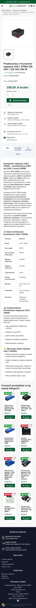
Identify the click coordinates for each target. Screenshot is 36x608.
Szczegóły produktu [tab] (17, 149)
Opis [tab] (7, 148)
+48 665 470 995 (17, 134)
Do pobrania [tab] (28, 149)
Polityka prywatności (8, 564)
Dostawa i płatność (7, 559)
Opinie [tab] (18, 154)
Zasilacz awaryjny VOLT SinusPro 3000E (9, 509)
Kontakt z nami (6, 566)
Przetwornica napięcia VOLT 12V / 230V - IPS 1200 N (26, 408)
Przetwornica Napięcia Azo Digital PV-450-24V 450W (9, 408)
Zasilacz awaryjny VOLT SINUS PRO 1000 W (26, 440)
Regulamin (5, 562)
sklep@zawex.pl (12, 140)
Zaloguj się (5, 576)
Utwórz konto (5, 578)
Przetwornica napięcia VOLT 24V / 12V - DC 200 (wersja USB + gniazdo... (26, 475)
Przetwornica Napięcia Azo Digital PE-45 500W (8, 440)
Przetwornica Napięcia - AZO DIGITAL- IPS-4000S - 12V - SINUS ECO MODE (9, 475)
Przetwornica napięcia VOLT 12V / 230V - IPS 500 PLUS (26, 509)
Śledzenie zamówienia (8, 574)
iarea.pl (24, 605)
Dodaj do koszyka (17, 100)
